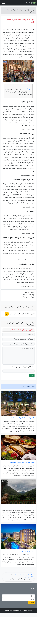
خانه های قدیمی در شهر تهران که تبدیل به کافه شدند (22, 418)
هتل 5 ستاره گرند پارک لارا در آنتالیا (26, 551)
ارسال (31, 375)
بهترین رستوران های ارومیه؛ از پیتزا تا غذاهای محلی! (22, 462)
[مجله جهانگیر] (29, 3)
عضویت (31, 602)
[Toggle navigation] (3, 2)
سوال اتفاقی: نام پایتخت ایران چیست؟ (23, 367)
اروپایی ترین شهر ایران (29, 507)
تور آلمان (27, 89)
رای (6, 314)
